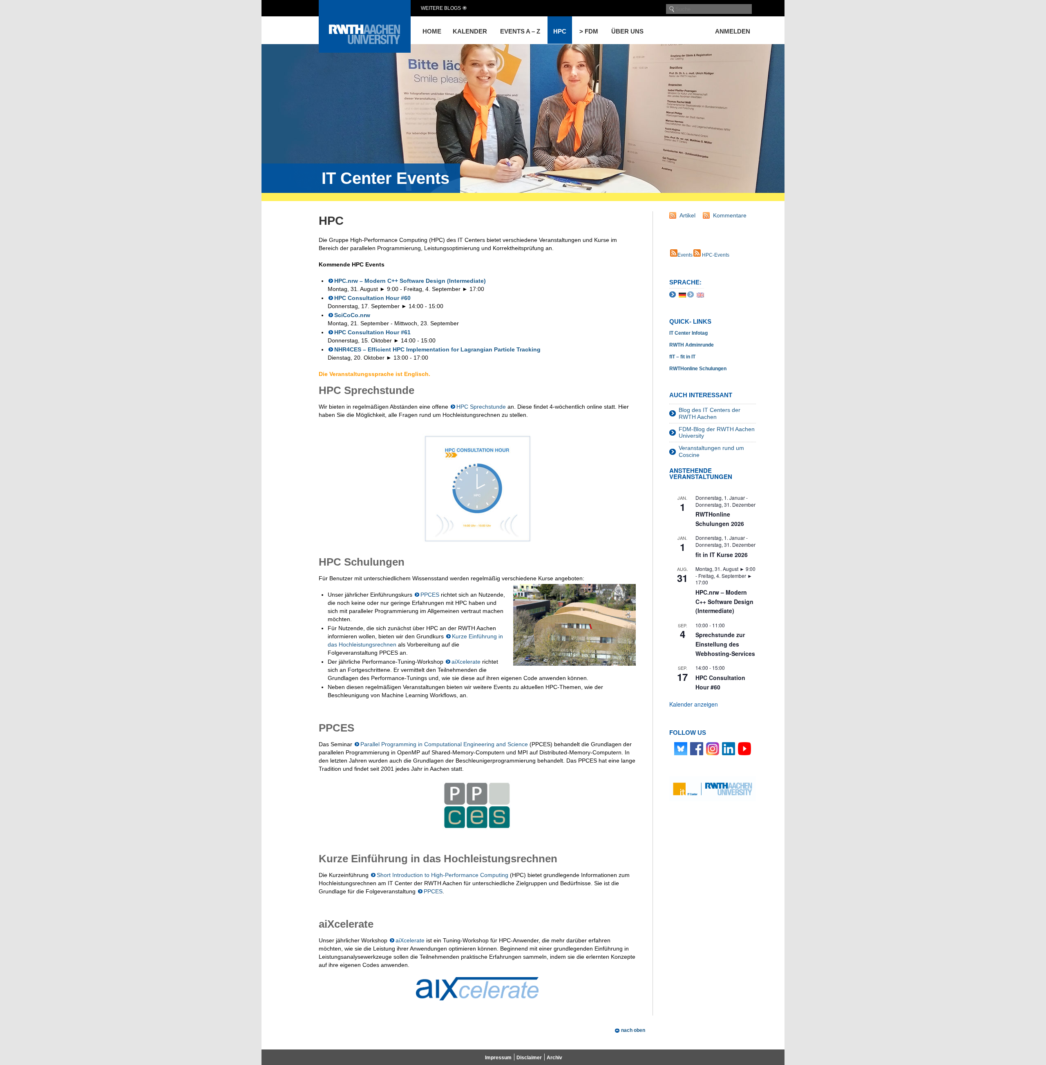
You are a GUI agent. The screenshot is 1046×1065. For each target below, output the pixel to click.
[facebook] (696, 748)
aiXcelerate (466, 661)
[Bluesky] (680, 748)
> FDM (588, 31)
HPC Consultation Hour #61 (372, 332)
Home (431, 31)
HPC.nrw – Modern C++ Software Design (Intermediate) (410, 280)
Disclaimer (529, 1058)
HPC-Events (715, 255)
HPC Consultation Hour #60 (372, 298)
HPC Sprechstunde (481, 406)
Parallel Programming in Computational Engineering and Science (444, 744)
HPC (559, 31)
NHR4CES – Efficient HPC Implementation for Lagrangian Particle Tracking (437, 349)
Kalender (470, 31)
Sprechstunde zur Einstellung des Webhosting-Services (725, 644)
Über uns (627, 31)
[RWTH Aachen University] (365, 50)
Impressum (498, 1058)
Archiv (554, 1058)
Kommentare (730, 215)
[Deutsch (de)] (682, 294)
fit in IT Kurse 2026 (721, 554)
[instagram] (712, 748)
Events (685, 255)
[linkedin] (728, 748)
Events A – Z (520, 31)
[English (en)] (700, 294)
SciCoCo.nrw (352, 315)
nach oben (633, 1030)
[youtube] (744, 748)
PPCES (429, 594)
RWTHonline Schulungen (697, 368)
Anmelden (732, 31)
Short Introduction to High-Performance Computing (442, 875)
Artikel (687, 215)
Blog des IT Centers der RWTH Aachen (709, 413)
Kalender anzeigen (693, 704)
